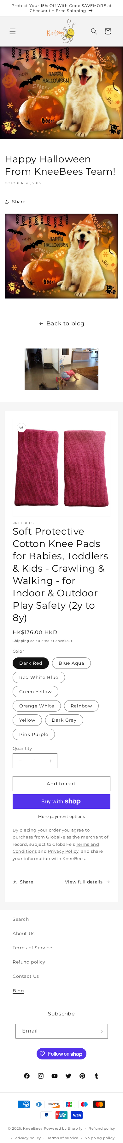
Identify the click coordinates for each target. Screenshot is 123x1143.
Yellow (27, 720)
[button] (13, 31)
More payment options (61, 816)
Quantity (22, 748)
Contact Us (26, 976)
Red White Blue (38, 677)
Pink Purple (33, 734)
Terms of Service (32, 948)
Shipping (21, 641)
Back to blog (65, 323)
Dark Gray (64, 720)
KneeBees (33, 1128)
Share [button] (19, 201)
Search (21, 919)
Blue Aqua (71, 663)
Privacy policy (28, 1138)
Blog (18, 991)
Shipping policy (100, 1138)
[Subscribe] (101, 1031)
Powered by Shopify (63, 1128)
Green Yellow (35, 691)
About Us (24, 933)
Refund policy (29, 962)
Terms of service (63, 1138)
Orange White (36, 706)
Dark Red (30, 663)
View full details (84, 882)
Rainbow (81, 706)
